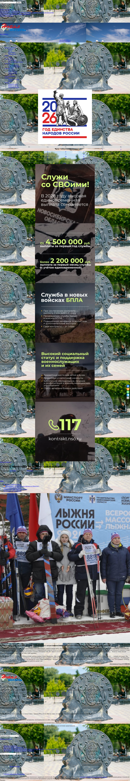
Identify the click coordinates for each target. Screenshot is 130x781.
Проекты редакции (13, 84)
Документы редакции (13, 87)
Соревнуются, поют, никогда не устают (15, 489)
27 (65, 159)
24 (10, 159)
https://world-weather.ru (65, 40)
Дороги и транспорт (13, 65)
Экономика (7, 63)
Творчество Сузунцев (13, 79)
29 (102, 159)
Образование (11, 69)
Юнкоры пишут (12, 54)
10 (10, 154)
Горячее (10, 57)
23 (121, 156)
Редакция (7, 82)
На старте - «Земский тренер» (12, 484)
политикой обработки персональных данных (93, 777)
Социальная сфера (9, 68)
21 (83, 156)
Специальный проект (10, 76)
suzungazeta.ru (4, 34)
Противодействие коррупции (15, 62)
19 (47, 156)
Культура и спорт (12, 71)
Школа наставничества (10, 47)
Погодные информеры (65, 41)
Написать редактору (13, 85)
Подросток (11, 49)
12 (47, 154)
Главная (7, 55)
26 (47, 159)
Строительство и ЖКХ (14, 66)
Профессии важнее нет (7, 9)
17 (10, 156)
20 (65, 156)
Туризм (10, 74)
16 (121, 154)
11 (29, 154)
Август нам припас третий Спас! (10, 11)
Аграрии (10, 81)
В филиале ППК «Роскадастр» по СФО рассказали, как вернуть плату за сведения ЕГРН (27, 12)
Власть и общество (9, 58)
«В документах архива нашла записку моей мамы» (15, 14)
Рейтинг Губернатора (6, 16)
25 (29, 159)
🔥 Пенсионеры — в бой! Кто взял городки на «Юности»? (21, 486)
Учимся (10, 50)
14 (83, 154)
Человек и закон (12, 60)
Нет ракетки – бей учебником (12, 491)
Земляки (7, 77)
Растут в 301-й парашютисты (12, 488)
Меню (2, 44)
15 (102, 154)
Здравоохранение (12, 73)
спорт (2, 481)
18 (29, 156)
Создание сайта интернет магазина (14, 774)
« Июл (64, 163)
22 (102, 156)
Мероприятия (11, 52)
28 (83, 159)
